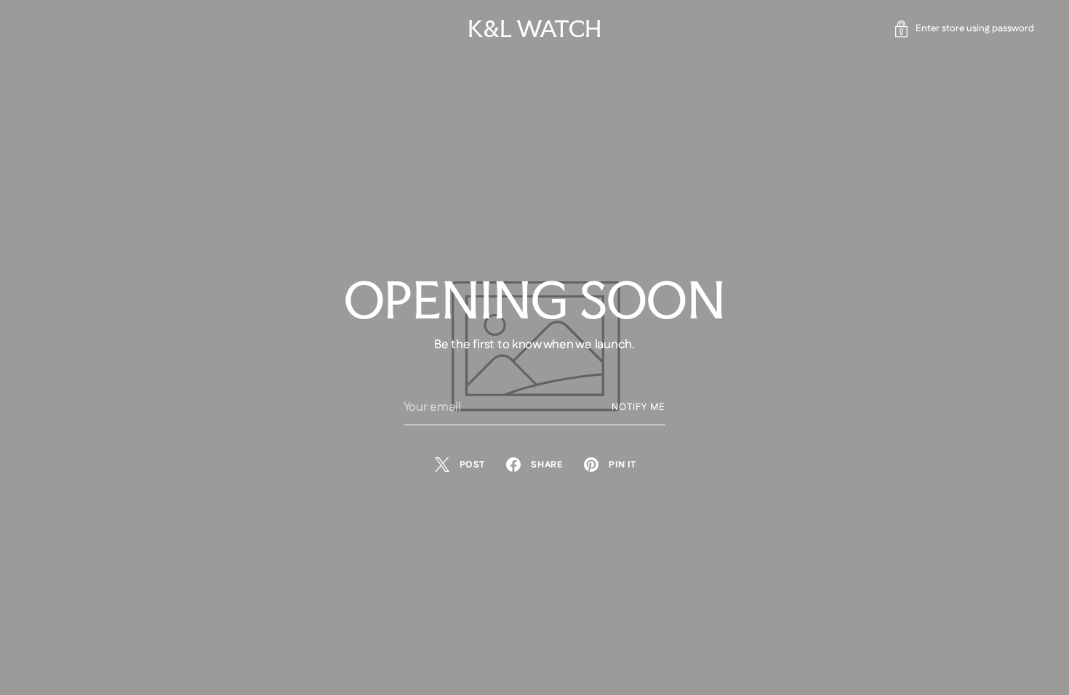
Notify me (638, 407)
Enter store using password (975, 29)
